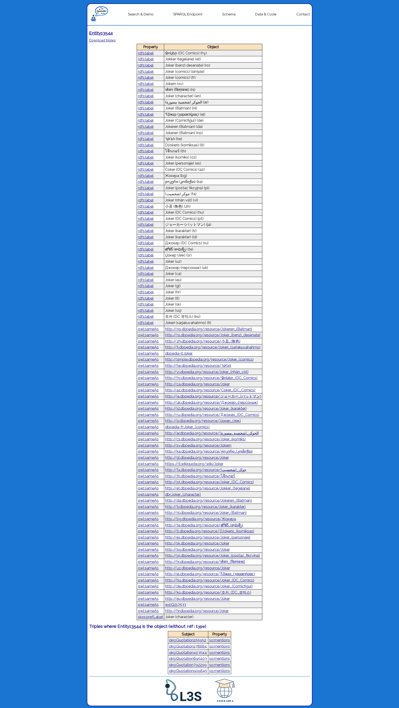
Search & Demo (141, 14)
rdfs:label (146, 53)
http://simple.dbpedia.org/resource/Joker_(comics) (209, 359)
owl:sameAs (148, 329)
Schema (229, 14)
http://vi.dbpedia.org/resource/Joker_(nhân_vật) (206, 372)
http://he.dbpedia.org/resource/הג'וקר (198, 365)
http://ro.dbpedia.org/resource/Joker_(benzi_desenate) (212, 335)
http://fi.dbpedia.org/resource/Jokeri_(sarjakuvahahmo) (212, 347)
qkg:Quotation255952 (187, 640)
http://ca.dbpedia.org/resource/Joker (197, 384)
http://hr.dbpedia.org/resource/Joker (197, 611)
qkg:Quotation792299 (188, 665)
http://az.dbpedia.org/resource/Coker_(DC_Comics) (210, 390)
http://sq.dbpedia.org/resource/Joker (197, 549)
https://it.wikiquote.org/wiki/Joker (194, 464)
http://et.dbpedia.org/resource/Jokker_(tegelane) (207, 488)
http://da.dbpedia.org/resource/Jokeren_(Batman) (208, 500)
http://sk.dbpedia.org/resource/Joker (197, 543)
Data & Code (265, 14)
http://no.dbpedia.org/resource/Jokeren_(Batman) (208, 329)
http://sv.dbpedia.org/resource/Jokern (198, 445)
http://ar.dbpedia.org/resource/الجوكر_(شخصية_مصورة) (212, 433)
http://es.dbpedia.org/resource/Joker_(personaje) (207, 537)
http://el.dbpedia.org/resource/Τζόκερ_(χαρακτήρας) (210, 574)
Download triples (102, 40)
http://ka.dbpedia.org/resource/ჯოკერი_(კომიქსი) (209, 451)
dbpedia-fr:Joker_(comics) (187, 427)
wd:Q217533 (175, 604)
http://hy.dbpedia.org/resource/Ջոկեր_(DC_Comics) (211, 378)
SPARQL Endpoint (187, 14)
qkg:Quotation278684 (188, 646)
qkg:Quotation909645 (188, 671)
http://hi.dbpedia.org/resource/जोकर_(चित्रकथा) (205, 562)
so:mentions (219, 640)
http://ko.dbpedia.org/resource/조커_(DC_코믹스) (208, 592)
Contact (303, 14)
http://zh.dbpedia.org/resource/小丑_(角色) (202, 341)
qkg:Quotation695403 (188, 658)
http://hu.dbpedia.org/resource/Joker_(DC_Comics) (209, 580)
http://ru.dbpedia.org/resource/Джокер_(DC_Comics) (212, 415)
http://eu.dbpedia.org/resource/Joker (197, 598)
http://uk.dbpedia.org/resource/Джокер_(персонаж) (211, 402)
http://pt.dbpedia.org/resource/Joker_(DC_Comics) (209, 482)
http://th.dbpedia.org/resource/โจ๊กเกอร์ (200, 476)
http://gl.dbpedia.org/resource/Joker (197, 457)
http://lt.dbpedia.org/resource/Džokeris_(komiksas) (209, 531)
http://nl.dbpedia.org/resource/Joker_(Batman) (206, 512)
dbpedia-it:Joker (179, 353)
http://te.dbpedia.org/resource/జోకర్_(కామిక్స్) (204, 525)
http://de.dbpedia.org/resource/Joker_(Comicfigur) (209, 586)
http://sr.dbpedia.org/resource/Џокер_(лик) (203, 421)
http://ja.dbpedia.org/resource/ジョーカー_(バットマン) (213, 396)
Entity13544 (101, 32)
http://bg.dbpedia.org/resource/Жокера (200, 519)
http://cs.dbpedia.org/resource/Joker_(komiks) (205, 439)
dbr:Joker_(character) (183, 494)
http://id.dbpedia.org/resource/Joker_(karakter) (206, 408)
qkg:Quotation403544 (188, 652)
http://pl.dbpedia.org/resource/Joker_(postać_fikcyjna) (212, 555)
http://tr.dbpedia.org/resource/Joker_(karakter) (205, 506)
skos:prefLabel (150, 617)
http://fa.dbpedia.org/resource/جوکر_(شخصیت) (205, 470)
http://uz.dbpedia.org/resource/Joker (197, 568)
